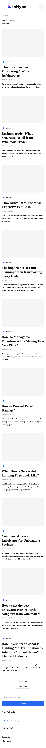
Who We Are (6, 741)
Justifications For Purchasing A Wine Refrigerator (15, 71)
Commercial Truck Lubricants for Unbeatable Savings (21, 540)
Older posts (23, 681)
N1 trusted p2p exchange (11, 721)
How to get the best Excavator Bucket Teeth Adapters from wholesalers (21, 610)
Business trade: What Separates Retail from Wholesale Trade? (17, 138)
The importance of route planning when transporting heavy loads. (22, 272)
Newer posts (23, 686)
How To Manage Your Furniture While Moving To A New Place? (23, 341)
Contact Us (6, 737)
